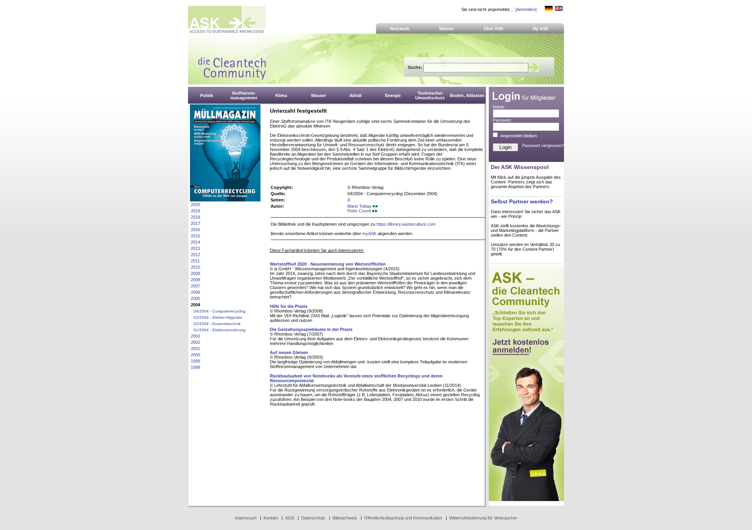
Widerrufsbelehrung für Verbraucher (483, 518)
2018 (195, 217)
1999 (195, 361)
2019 (195, 210)
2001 (195, 348)
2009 (195, 273)
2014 (195, 242)
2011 (195, 261)
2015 (195, 236)
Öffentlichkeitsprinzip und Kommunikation (403, 518)
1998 (195, 367)
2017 (195, 223)
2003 (195, 336)
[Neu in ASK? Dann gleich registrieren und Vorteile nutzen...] (526, 499)
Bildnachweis (345, 518)
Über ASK (494, 28)
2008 (195, 279)
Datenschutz (313, 518)
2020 (195, 204)
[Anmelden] (526, 9)
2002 (195, 342)
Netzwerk (399, 28)
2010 (195, 267)
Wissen (446, 28)
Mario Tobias (360, 206)
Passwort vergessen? (543, 145)
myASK (369, 233)
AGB (289, 518)
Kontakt (271, 518)
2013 (195, 248)
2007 (195, 286)
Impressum (246, 518)
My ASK (541, 28)
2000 (195, 354)
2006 (195, 292)
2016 (195, 229)
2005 (195, 298)
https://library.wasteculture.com (406, 224)
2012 (195, 254)
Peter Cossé (359, 210)
